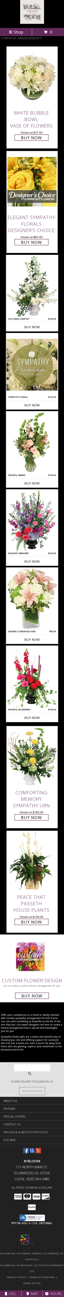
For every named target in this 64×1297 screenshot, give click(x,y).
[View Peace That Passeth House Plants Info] (32, 861)
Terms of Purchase (42, 1277)
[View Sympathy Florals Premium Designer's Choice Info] (32, 364)
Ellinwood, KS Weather (16, 1265)
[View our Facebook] (26, 1152)
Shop (18, 32)
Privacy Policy (16, 1277)
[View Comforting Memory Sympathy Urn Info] (32, 757)
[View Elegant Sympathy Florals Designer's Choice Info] (32, 182)
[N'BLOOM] (32, 23)
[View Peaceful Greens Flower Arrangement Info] (32, 443)
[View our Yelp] (38, 1152)
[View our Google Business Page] (32, 1152)
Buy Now (31, 137)
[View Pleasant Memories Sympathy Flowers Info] (32, 521)
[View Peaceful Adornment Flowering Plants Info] (32, 677)
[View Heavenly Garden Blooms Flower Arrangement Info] (32, 599)
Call (11, 1293)
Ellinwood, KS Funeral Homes (21, 1253)
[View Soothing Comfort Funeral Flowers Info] (32, 286)
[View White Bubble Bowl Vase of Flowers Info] (32, 77)
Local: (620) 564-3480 (32, 1179)
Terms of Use (32, 1283)
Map (33, 1293)
